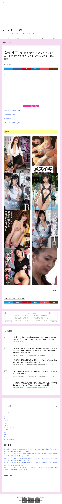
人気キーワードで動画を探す (12, 123)
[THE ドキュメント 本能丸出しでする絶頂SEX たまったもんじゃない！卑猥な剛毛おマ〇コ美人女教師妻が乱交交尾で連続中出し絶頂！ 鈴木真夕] (17, 266)
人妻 (5, 432)
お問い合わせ (7, 420)
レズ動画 (6, 430)
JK (4, 416)
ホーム (4, 42)
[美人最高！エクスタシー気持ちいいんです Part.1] (44, 154)
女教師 (10, 42)
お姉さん (6, 423)
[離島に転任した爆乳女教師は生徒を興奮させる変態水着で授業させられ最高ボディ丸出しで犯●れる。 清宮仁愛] (44, 191)
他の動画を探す (8, 118)
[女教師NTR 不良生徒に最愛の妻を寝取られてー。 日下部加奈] (17, 191)
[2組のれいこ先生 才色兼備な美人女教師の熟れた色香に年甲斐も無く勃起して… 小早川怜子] (17, 154)
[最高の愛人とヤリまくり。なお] (17, 228)
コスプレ (6, 425)
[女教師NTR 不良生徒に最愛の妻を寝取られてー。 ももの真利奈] (44, 228)
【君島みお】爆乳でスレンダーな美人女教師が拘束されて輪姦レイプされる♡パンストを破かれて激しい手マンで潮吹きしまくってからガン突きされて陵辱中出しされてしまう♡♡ (35, 350)
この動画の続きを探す (10, 114)
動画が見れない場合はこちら (12, 110)
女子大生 (6, 434)
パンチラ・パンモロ (9, 427)
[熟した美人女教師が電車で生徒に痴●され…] (44, 266)
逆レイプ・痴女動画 (9, 439)
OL (4, 418)
